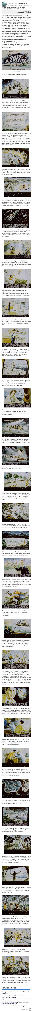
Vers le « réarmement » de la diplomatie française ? (14, 1006)
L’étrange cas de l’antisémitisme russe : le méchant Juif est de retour (15, 992)
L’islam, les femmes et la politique (10, 999)
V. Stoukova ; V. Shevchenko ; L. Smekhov (24, 11)
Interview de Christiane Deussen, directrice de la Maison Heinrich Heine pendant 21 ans (15, 1002)
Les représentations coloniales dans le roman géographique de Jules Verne (13, 996)
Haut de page (24, 1009)
